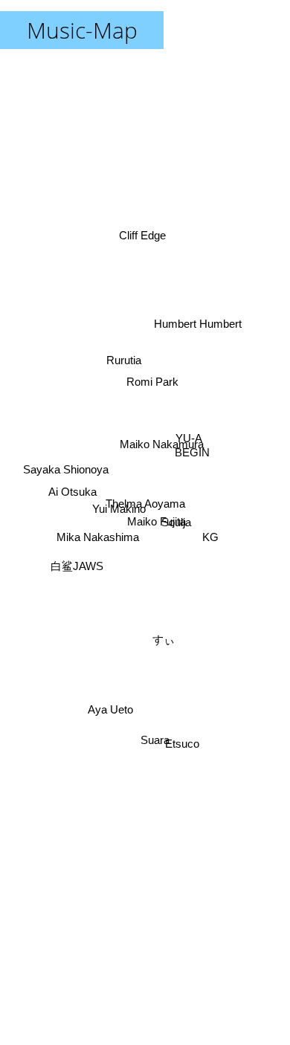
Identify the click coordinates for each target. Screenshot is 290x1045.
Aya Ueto (109, 708)
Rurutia (123, 360)
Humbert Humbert (199, 325)
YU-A (191, 449)
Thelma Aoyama (145, 503)
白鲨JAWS (75, 557)
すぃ (168, 638)
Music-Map (82, 30)
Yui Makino (118, 515)
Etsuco (187, 738)
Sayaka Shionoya (65, 467)
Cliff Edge (141, 233)
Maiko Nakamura (160, 433)
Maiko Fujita (155, 533)
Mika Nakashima (97, 540)
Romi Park (152, 381)
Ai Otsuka (72, 492)
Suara (153, 741)
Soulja (176, 516)
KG (211, 546)
